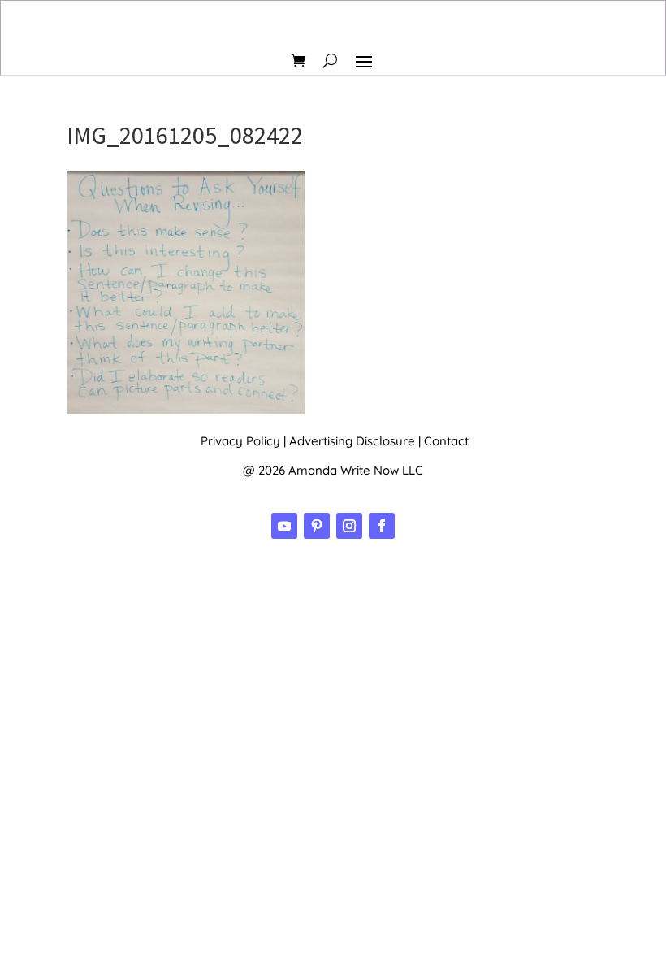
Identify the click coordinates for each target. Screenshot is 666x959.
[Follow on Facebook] (382, 526)
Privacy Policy (240, 441)
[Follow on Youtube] (284, 526)
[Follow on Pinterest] (317, 526)
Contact (446, 441)
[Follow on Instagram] (349, 526)
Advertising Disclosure (352, 441)
